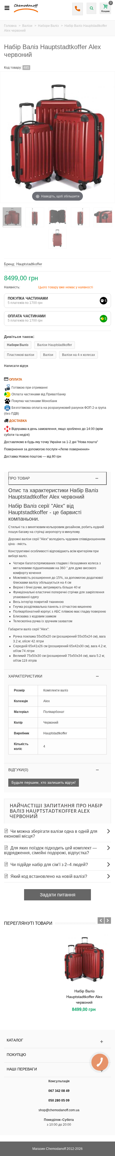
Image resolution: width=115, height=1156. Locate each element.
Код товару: (13, 67)
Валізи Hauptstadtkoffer (54, 345)
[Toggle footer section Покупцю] (57, 1056)
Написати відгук (16, 366)
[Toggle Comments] (57, 769)
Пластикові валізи (20, 355)
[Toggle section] (57, 676)
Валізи (48, 355)
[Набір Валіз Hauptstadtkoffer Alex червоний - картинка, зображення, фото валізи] (12, 217)
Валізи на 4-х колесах (78, 355)
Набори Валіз (17, 345)
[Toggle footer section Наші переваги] (57, 1070)
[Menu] (7, 8)
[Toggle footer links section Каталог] (57, 1041)
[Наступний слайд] (108, 920)
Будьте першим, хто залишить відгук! (43, 782)
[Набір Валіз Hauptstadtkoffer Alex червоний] (84, 959)
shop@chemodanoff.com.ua (59, 1110)
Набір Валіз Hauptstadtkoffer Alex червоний (84, 996)
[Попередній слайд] (101, 920)
